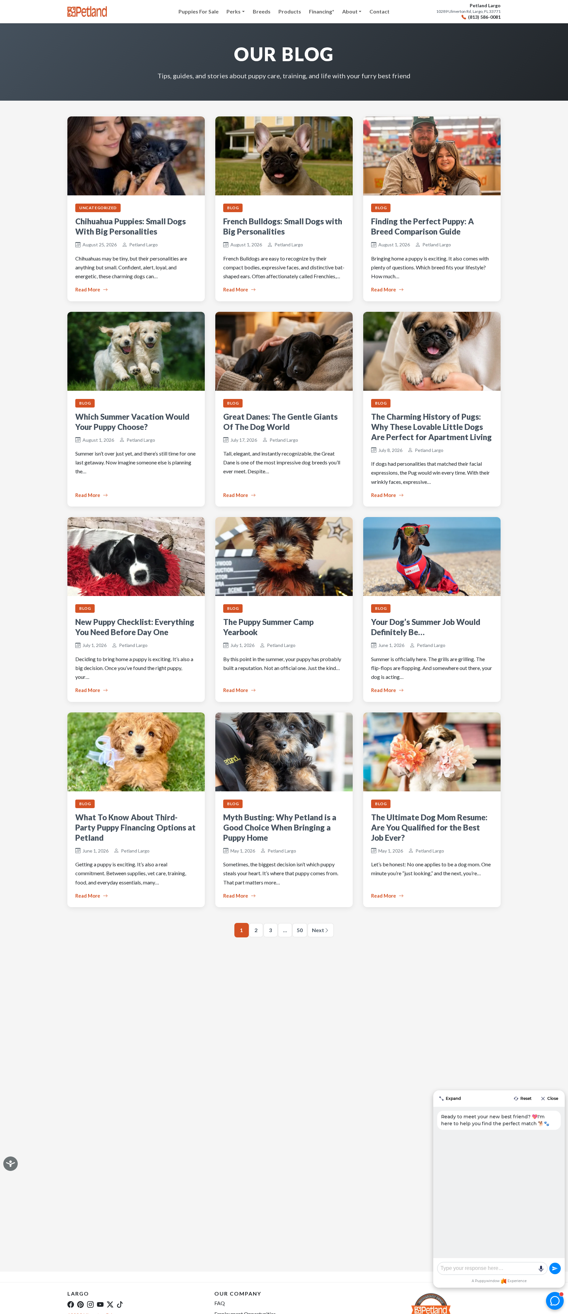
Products (289, 11)
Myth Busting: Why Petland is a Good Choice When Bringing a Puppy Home (279, 827)
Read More (87, 289)
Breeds (262, 11)
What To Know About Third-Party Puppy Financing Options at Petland (135, 827)
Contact (379, 11)
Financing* (321, 11)
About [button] (350, 11)
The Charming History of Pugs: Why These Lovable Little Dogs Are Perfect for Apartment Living (431, 427)
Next (318, 930)
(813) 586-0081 (484, 17)
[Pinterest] (80, 1304)
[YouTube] (100, 1304)
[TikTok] (120, 1304)
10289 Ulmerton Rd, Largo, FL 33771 (468, 11)
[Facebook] (70, 1304)
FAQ (219, 1303)
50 (300, 930)
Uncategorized (98, 207)
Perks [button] (233, 11)
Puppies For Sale (198, 11)
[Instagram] (90, 1304)
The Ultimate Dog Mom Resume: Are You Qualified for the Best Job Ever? (429, 827)
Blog (233, 207)
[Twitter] (110, 1304)
